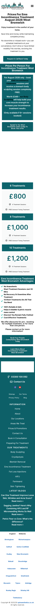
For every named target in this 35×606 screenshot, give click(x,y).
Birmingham (9, 539)
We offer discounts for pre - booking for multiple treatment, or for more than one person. (17, 324)
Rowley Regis (11, 590)
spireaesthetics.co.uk (26, 602)
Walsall (10, 561)
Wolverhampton (24, 539)
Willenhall (24, 569)
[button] (32, 6)
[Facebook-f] (15, 387)
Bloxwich (7, 583)
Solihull (9, 547)
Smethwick (25, 576)
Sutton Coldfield (23, 547)
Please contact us (13, 329)
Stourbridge (22, 561)
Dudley (9, 554)
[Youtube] (20, 387)
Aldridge (28, 583)
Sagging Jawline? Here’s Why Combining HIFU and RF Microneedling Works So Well (17, 508)
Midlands (22, 534)
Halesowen (11, 569)
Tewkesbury (17, 598)
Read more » (17, 501)
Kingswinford (11, 576)
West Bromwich (22, 554)
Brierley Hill (25, 590)
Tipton (17, 583)
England (12, 534)
